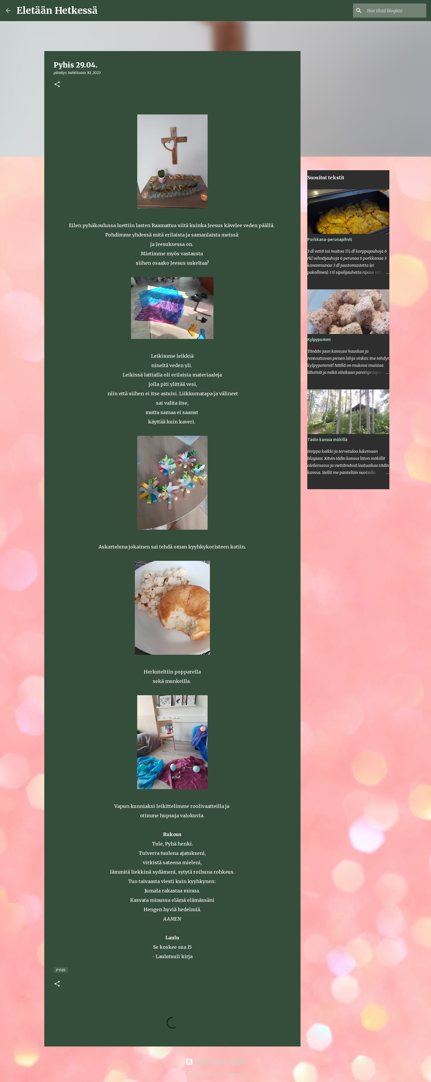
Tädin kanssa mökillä (327, 439)
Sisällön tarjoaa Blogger (219, 1061)
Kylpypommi (319, 339)
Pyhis (61, 970)
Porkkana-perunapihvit (329, 239)
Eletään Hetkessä (57, 10)
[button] (57, 85)
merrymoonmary (233, 1074)
